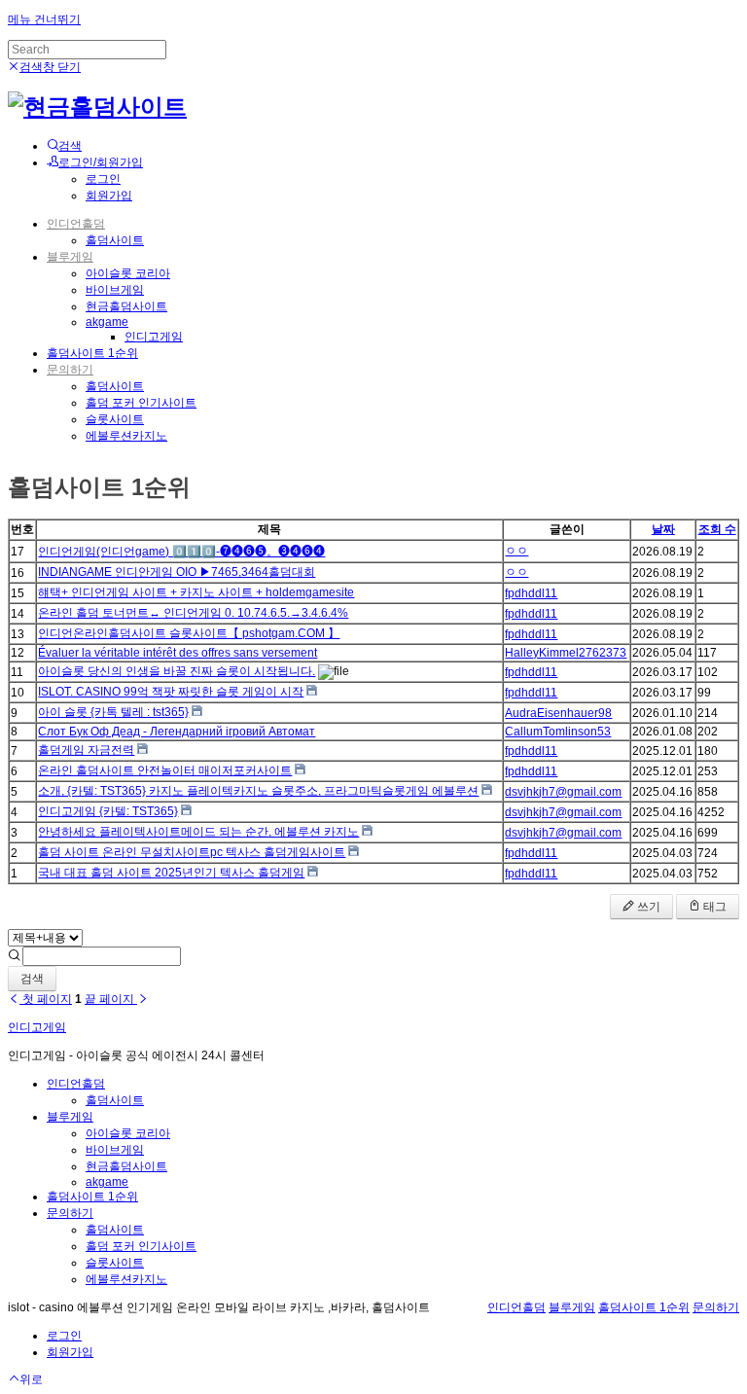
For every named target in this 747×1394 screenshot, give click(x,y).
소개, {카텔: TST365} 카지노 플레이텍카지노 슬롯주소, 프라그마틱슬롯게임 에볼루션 (258, 791)
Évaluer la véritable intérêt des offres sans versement (177, 653)
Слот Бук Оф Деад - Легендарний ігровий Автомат (176, 731)
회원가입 (109, 195)
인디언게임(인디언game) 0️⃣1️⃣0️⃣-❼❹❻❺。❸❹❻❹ (181, 551)
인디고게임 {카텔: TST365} (108, 811)
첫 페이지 (45, 999)
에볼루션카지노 (126, 436)
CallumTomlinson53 (558, 731)
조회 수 (717, 529)
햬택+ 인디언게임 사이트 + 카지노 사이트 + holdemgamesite (196, 592)
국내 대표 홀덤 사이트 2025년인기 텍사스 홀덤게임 (171, 872)
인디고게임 (153, 336)
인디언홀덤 (76, 224)
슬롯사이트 (115, 419)
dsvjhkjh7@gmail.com (563, 792)
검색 (32, 978)
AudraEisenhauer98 (558, 713)
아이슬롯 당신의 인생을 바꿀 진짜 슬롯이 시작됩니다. (176, 671)
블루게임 (70, 257)
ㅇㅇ (516, 550)
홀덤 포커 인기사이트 (141, 403)
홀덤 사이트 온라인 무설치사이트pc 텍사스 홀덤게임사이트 (191, 852)
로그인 (103, 179)
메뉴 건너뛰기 (44, 19)
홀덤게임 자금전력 (86, 750)
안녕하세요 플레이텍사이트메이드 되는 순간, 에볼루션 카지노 (198, 832)
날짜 (663, 529)
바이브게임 (115, 290)
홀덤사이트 (115, 240)
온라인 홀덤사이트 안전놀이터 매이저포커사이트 (165, 770)
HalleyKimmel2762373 (565, 653)
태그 (713, 906)
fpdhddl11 (531, 593)
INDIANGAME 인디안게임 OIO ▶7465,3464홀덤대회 (176, 572)
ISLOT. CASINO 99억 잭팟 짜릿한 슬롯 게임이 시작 (170, 691)
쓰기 (647, 906)
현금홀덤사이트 (126, 306)
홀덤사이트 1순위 (92, 353)
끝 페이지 (111, 999)
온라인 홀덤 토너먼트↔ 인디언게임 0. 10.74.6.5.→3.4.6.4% (193, 613)
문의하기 (70, 369)
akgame (107, 322)
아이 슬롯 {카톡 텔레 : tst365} (113, 712)
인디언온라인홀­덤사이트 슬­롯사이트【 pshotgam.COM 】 (188, 633)
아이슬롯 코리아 (128, 273)
